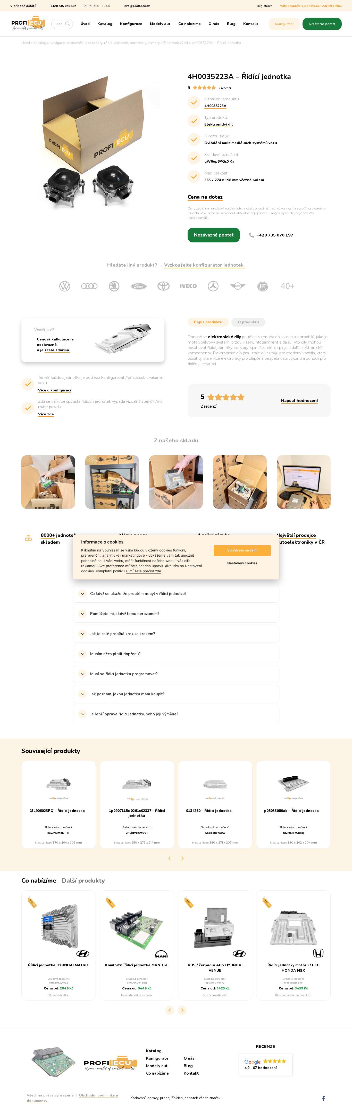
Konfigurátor (284, 24)
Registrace (264, 6)
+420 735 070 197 (63, 6)
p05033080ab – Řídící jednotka (291, 811)
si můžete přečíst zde (143, 571)
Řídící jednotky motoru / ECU (293, 995)
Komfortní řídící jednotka (137, 995)
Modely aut (160, 23)
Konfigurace (131, 23)
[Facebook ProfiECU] (323, 1098)
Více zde (46, 414)
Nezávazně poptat (322, 24)
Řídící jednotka (58, 995)
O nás (213, 23)
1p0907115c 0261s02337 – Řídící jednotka (137, 813)
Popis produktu (208, 322)
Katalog (104, 23)
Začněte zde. (332, 6)
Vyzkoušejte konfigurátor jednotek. (204, 265)
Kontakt (250, 23)
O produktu (248, 322)
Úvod (85, 23)
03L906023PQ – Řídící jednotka (57, 811)
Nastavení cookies (242, 563)
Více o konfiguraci (54, 390)
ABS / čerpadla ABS (215, 995)
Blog (231, 23)
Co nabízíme (189, 23)
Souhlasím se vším (242, 550)
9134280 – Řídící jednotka (209, 811)
